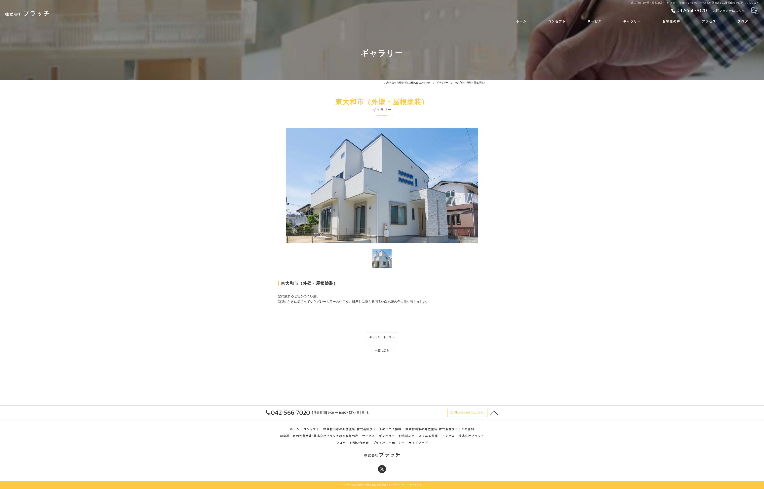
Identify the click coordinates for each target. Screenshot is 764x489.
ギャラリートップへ (382, 337)
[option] (382, 186)
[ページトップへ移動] (494, 413)
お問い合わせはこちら (729, 10)
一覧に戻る (382, 350)
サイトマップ (418, 443)
